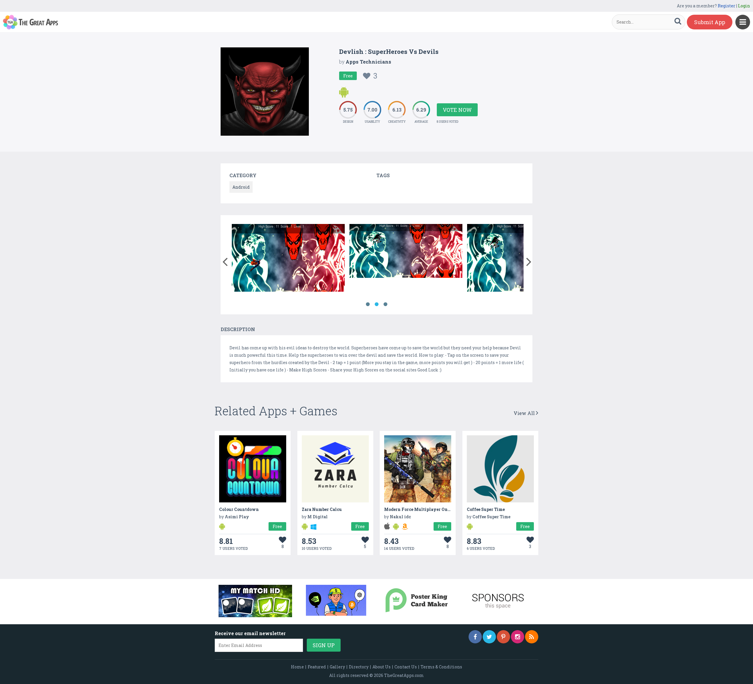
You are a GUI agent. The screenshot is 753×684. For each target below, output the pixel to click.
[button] (225, 260)
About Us (381, 667)
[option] (288, 259)
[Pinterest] (503, 636)
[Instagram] (517, 636)
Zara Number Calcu (322, 509)
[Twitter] (489, 636)
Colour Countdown (239, 509)
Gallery (337, 667)
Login (744, 6)
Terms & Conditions (441, 667)
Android (241, 187)
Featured (317, 667)
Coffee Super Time (486, 509)
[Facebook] (475, 636)
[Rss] (531, 636)
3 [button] (385, 304)
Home (297, 667)
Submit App (709, 22)
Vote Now (457, 109)
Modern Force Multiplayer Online (420, 509)
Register (726, 6)
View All (525, 413)
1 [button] (368, 304)
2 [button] (376, 304)
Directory (359, 667)
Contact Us (405, 667)
